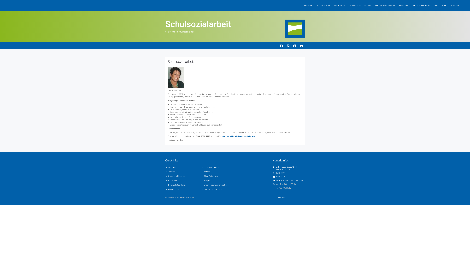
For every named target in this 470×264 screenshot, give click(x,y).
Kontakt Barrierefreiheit (213, 189)
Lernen (367, 5)
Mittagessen (173, 189)
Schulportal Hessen (176, 176)
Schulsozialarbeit (181, 61)
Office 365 (172, 180)
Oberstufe (355, 5)
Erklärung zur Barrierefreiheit (215, 185)
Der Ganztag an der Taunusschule (429, 5)
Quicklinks (455, 5)
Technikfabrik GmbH (187, 197)
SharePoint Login (211, 176)
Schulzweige (340, 5)
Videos (207, 172)
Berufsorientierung (385, 5)
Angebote (403, 5)
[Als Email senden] (301, 46)
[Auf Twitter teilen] (288, 46)
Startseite (307, 5)
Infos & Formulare (211, 167)
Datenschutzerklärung (177, 185)
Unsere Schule (323, 5)
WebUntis (172, 167)
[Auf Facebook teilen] (281, 46)
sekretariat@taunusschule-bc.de (289, 180)
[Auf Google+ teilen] (294, 46)
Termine (171, 172)
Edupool (207, 180)
